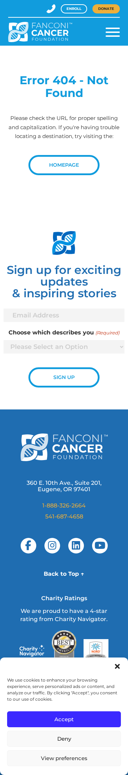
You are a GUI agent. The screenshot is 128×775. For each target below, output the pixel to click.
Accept (64, 719)
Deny (64, 738)
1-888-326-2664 (64, 505)
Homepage (64, 165)
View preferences (64, 758)
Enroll (73, 8)
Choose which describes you (64, 332)
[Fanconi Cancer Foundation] (40, 32)
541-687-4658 (64, 516)
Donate (106, 8)
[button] (117, 666)
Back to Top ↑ (64, 573)
